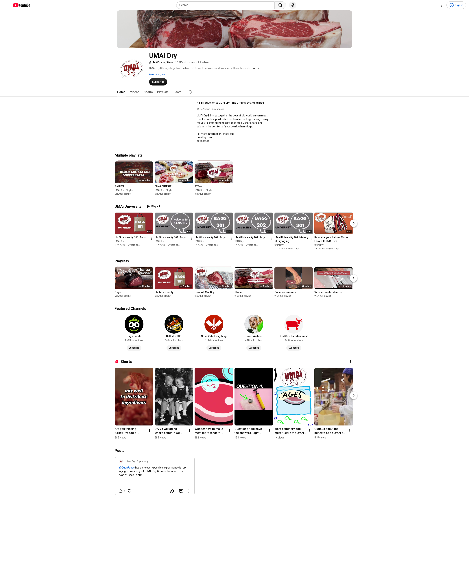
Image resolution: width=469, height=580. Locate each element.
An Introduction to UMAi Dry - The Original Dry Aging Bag (230, 102)
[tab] (121, 92)
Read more (203, 141)
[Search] (280, 5)
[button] (203, 141)
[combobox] (226, 5)
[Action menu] (188, 491)
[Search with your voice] (292, 5)
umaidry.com (159, 74)
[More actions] (151, 238)
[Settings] (441, 5)
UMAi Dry (119, 190)
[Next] (353, 223)
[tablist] (234, 92)
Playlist (129, 190)
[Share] (172, 491)
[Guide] (6, 5)
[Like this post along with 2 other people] (121, 491)
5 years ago (143, 461)
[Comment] (181, 491)
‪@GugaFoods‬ (127, 467)
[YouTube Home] (21, 5)
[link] (154, 477)
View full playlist (123, 194)
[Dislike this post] (129, 491)
